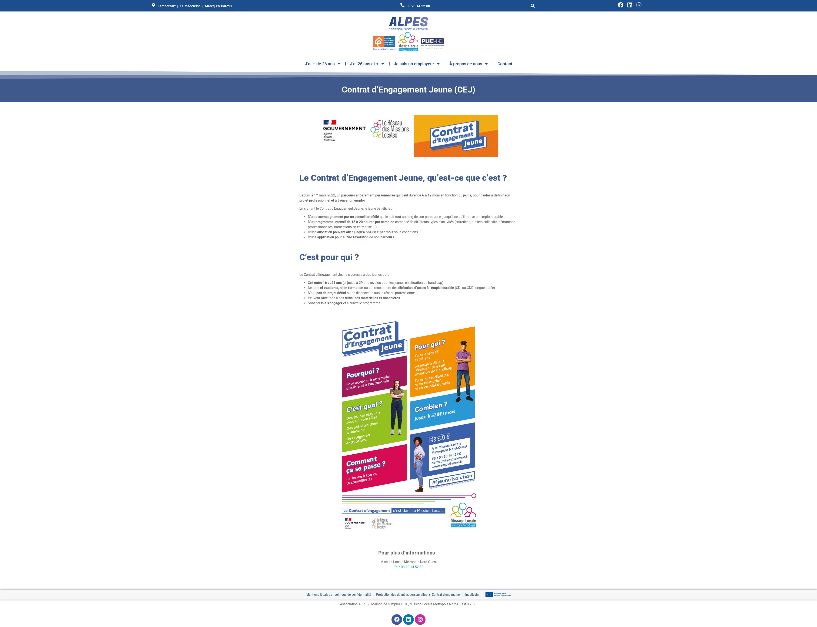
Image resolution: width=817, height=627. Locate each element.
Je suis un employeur (414, 63)
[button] (532, 5)
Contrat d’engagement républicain (455, 595)
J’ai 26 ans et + (364, 63)
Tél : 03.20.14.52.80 (408, 567)
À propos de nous (465, 63)
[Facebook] (620, 5)
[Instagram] (639, 5)
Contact (504, 63)
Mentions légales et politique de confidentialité (338, 595)
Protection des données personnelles (401, 595)
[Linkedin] (630, 5)
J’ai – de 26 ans (320, 63)
